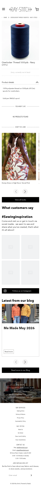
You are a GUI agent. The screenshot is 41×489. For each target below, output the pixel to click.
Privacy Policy (20, 418)
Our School (20, 433)
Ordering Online (20, 411)
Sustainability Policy (20, 421)
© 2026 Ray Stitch (15, 483)
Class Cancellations (20, 440)
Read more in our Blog (20, 370)
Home (5, 17)
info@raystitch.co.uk (22, 447)
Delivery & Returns (20, 414)
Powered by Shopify (26, 483)
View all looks (20, 200)
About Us (20, 429)
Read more (9, 352)
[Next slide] (25, 191)
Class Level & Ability (20, 436)
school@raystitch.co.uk (22, 450)
